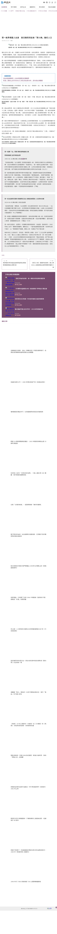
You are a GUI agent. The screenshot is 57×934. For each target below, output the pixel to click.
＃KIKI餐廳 (4, 11)
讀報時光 (32, 7)
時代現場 (14, 7)
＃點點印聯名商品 (20, 11)
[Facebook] (47, 2)
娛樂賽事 (4, 7)
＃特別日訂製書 (42, 11)
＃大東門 (11, 11)
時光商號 (42, 7)
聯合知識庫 (52, 7)
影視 (3, 255)
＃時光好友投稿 (52, 11)
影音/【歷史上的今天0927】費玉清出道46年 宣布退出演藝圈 (23, 80)
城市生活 (23, 7)
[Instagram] (49, 2)
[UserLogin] (52, 2)
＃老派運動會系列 (31, 11)
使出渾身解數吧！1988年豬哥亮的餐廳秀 (16, 78)
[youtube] (44, 2)
